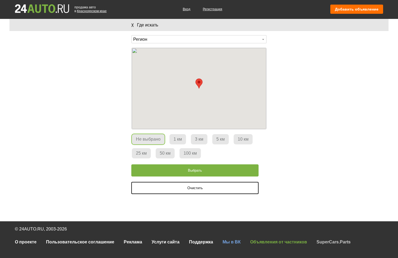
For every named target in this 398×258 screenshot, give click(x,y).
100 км (190, 153)
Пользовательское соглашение (80, 242)
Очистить (195, 188)
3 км (199, 139)
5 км (220, 139)
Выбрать (195, 170)
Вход (186, 9)
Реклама (133, 242)
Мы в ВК (232, 242)
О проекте (26, 242)
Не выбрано (148, 139)
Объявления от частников (278, 242)
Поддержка (201, 242)
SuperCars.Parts (334, 242)
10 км (243, 139)
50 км (165, 153)
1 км (178, 139)
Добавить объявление (357, 9)
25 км (141, 153)
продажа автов (90, 9)
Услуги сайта (166, 242)
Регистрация (212, 9)
